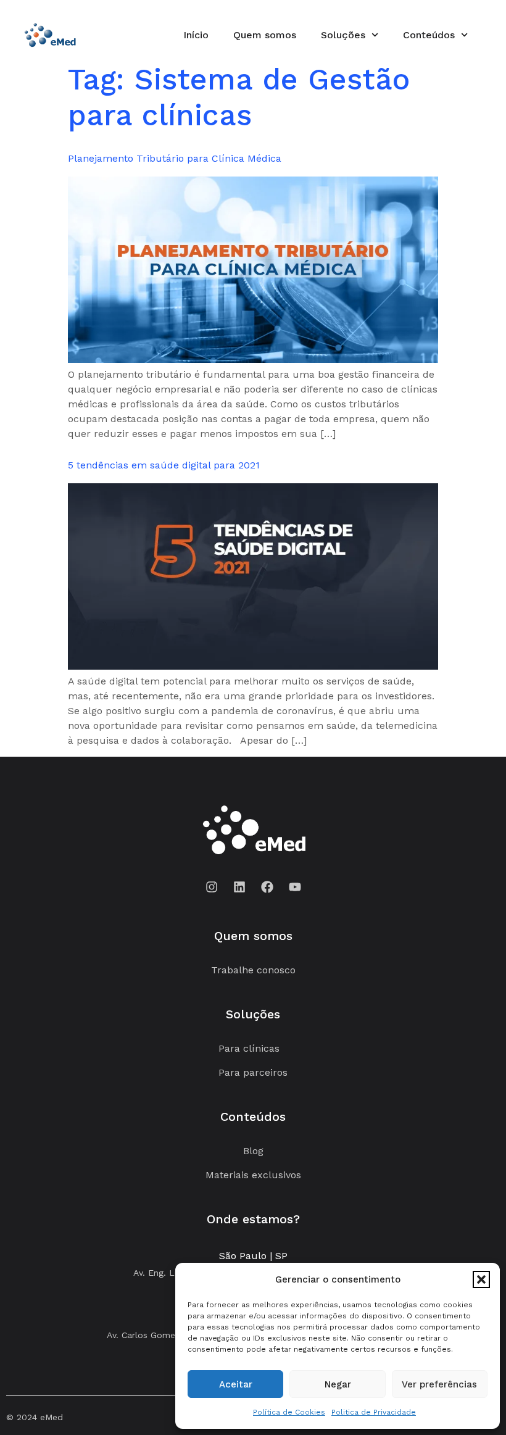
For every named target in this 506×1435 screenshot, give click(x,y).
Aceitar (235, 1384)
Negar (338, 1384)
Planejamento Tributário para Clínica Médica (174, 158)
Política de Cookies (289, 1412)
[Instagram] (211, 887)
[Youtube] (295, 887)
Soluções (343, 35)
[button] (481, 1279)
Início (196, 35)
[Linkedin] (239, 887)
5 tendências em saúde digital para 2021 (164, 465)
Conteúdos (429, 35)
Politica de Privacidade (373, 1412)
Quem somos (264, 35)
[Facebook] (267, 887)
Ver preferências (439, 1384)
